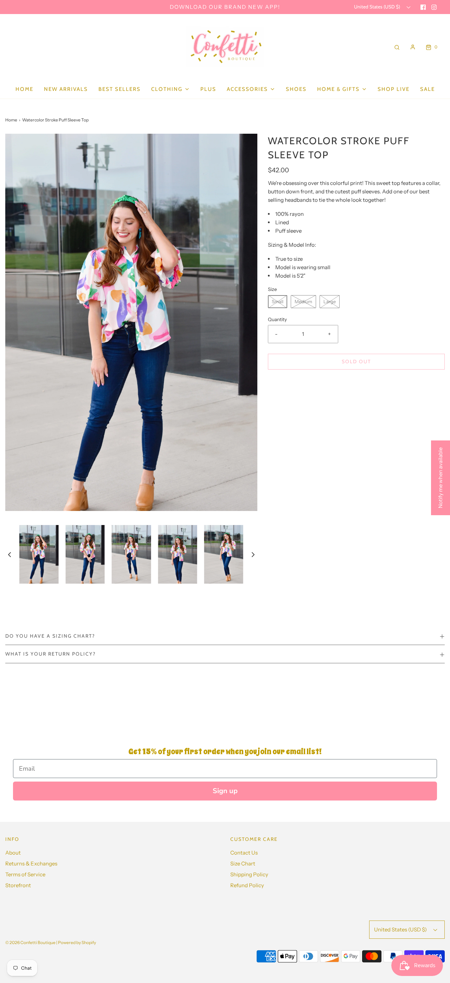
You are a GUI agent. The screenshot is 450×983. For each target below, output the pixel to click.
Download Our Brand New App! (225, 7)
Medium (303, 301)
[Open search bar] (397, 47)
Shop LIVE (394, 89)
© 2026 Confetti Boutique (30, 942)
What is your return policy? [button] (50, 654)
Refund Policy (247, 885)
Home (24, 89)
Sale (427, 89)
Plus (208, 89)
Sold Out (356, 361)
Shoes (296, 89)
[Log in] (413, 47)
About (13, 852)
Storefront (18, 885)
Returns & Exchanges (31, 863)
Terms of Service (25, 874)
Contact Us (244, 852)
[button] (9, 554)
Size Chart (242, 863)
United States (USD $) (377, 6)
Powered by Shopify (77, 942)
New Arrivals (66, 89)
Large (329, 301)
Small (277, 301)
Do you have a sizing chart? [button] (50, 636)
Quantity (277, 319)
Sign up (225, 791)
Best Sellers (119, 89)
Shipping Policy (249, 874)
